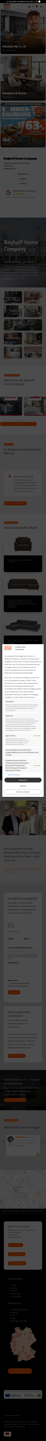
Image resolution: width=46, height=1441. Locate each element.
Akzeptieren (23, 780)
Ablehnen (23, 786)
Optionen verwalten (23, 792)
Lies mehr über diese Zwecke (14, 774)
